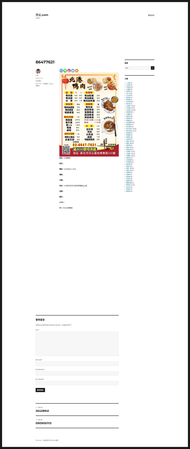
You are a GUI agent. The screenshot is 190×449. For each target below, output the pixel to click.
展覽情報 (128, 112)
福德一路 (128, 168)
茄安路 (128, 172)
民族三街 (128, 147)
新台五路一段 (130, 129)
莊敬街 (128, 179)
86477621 (39, 83)
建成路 (128, 118)
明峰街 (128, 137)
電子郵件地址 (40, 369)
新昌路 (128, 133)
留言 (38, 330)
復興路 (128, 120)
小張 (37, 75)
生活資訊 (128, 162)
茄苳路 (128, 176)
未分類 (128, 139)
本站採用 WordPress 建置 (50, 440)
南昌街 (128, 97)
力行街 (128, 95)
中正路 (128, 85)
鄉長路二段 (129, 185)
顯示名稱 (39, 360)
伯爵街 (128, 91)
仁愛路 (128, 89)
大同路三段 (129, 108)
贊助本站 (151, 15)
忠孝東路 (38, 81)
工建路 (128, 114)
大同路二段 (129, 110)
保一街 (128, 93)
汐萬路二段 (129, 156)
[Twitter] (73, 70)
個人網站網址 (40, 379)
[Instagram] (69, 70)
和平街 (128, 104)
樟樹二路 (128, 143)
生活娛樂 (128, 160)
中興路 (128, 87)
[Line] (65, 70)
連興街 (128, 181)
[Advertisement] (95, 45)
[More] (76, 70)
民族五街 (128, 149)
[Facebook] (61, 70)
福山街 (128, 166)
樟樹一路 (128, 141)
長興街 (128, 189)
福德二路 (128, 170)
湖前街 (128, 158)
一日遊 (128, 83)
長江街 (128, 187)
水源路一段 (129, 151)
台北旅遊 (128, 101)
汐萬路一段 (129, 154)
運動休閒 (128, 183)
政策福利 (128, 124)
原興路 (128, 99)
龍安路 (128, 191)
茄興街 (128, 174)
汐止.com (42, 15)
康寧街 (128, 116)
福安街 (128, 164)
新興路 (128, 135)
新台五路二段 (130, 131)
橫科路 (128, 145)
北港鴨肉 (45, 83)
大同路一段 (129, 106)
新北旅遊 (128, 126)
